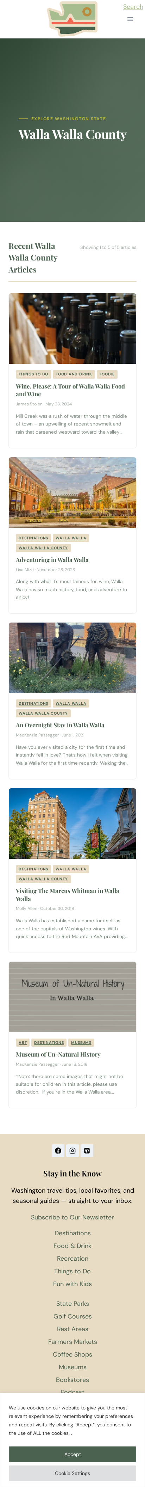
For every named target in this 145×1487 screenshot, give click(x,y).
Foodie (107, 374)
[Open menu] (130, 19)
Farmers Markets (72, 1342)
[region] (72, 1440)
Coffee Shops (72, 1354)
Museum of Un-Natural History (58, 1054)
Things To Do (33, 374)
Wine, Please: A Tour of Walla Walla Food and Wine (70, 390)
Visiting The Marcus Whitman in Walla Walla (67, 894)
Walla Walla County (43, 547)
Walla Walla (71, 538)
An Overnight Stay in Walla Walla (60, 725)
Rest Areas (72, 1329)
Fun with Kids (72, 1284)
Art (23, 1042)
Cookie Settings (72, 1473)
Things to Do (72, 1271)
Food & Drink (72, 1246)
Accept (72, 1454)
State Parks (72, 1303)
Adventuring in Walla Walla (52, 559)
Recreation (72, 1258)
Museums (81, 1042)
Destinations (33, 538)
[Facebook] (58, 1150)
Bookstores (72, 1380)
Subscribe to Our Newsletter (72, 1217)
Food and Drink (74, 374)
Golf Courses (72, 1316)
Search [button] (133, 6)
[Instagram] (72, 1150)
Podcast (72, 1392)
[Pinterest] (87, 1150)
